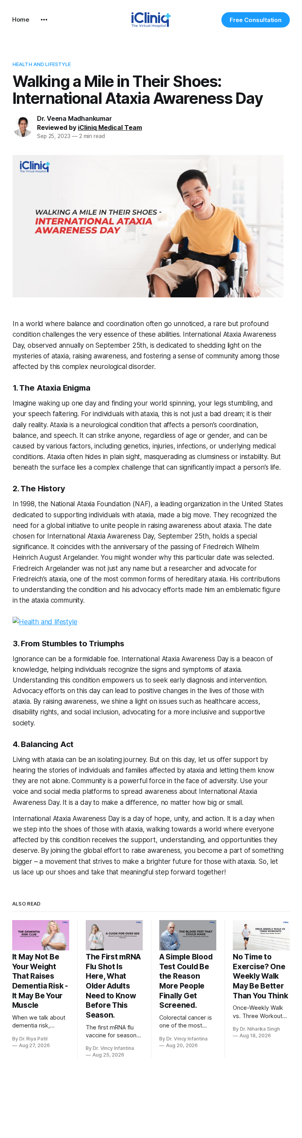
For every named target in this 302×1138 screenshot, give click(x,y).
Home (20, 19)
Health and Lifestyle (42, 64)
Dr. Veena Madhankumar (74, 118)
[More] (44, 19)
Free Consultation (256, 20)
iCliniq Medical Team (110, 127)
